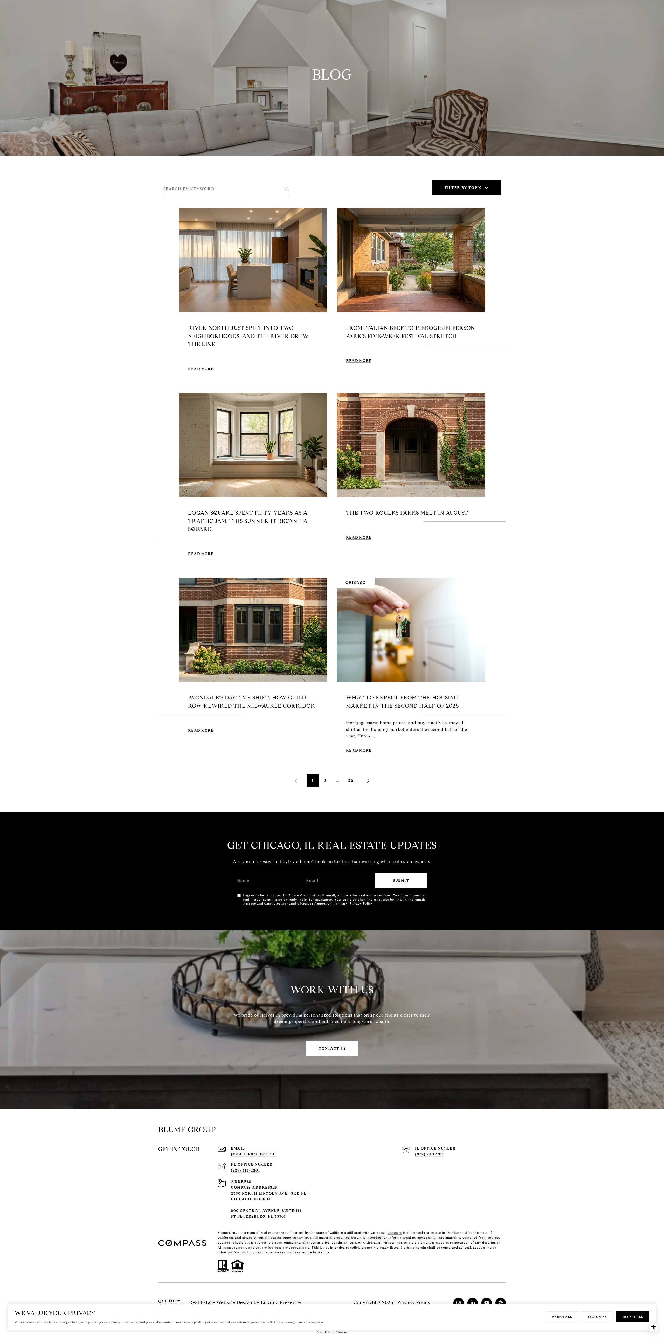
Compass (395, 1233)
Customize (597, 1317)
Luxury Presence (281, 1302)
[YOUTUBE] (486, 1303)
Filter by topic (463, 188)
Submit (401, 880)
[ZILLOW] (500, 1303)
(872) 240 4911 (429, 1154)
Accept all (633, 1317)
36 (351, 780)
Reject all (562, 1317)
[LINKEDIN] (472, 1303)
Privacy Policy (361, 903)
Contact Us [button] (332, 1048)
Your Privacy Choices (332, 1332)
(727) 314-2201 (245, 1170)
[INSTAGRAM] (458, 1303)
